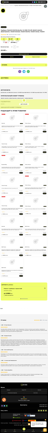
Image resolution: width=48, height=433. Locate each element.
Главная (2, 5)
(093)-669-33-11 (42, 1)
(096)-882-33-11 (42, 2)
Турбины (11, 5)
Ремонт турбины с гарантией (13, 288)
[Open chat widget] (45, 430)
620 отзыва (44, 320)
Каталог (7, 5)
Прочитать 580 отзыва (24, 400)
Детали (21, 131)
